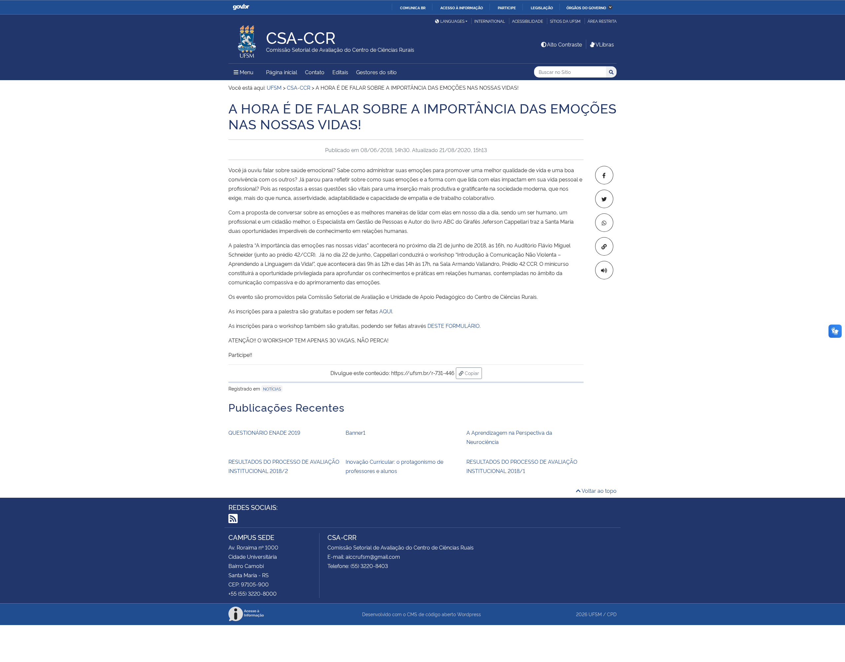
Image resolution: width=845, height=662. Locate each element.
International (489, 21)
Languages (452, 21)
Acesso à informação (461, 7)
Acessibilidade (527, 21)
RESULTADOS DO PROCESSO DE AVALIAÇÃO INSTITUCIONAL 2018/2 (283, 466)
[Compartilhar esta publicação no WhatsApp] (604, 222)
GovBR (241, 7)
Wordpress (469, 614)
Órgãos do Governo (586, 7)
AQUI (385, 311)
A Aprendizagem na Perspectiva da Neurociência (509, 437)
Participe (507, 7)
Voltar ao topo (599, 490)
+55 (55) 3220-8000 (252, 593)
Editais (340, 72)
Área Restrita (602, 21)
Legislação (542, 7)
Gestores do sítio (376, 72)
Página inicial (281, 72)
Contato (314, 72)
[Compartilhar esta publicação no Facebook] (604, 175)
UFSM (595, 614)
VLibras (604, 44)
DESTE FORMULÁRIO (453, 325)
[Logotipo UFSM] (247, 40)
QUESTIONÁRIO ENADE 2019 (264, 432)
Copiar (472, 372)
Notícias (272, 389)
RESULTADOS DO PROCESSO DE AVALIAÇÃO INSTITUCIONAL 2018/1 (521, 466)
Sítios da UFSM (565, 21)
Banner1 (355, 432)
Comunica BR (412, 7)
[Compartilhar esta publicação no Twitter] (604, 199)
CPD (612, 614)
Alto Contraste (564, 44)
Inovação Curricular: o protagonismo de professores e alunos (394, 466)
